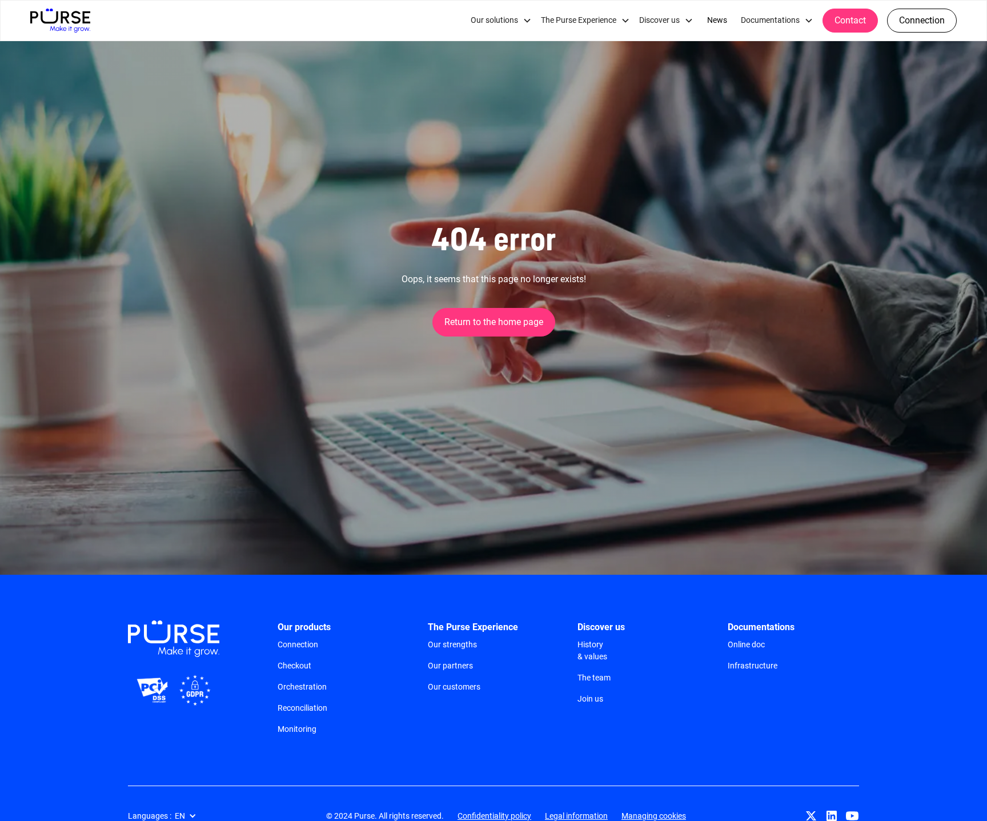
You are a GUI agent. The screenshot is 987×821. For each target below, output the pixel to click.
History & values (592, 650)
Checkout (294, 665)
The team (594, 677)
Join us (590, 698)
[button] (501, 20)
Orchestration (302, 686)
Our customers (454, 686)
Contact (850, 20)
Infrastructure (752, 665)
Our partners (450, 665)
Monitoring (297, 729)
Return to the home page (493, 322)
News (717, 20)
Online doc (746, 644)
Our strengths (452, 644)
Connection (922, 20)
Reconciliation (302, 707)
